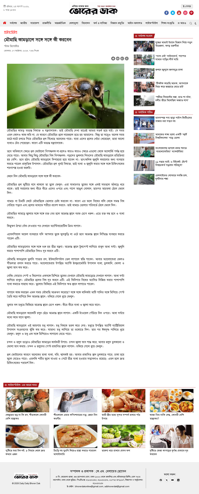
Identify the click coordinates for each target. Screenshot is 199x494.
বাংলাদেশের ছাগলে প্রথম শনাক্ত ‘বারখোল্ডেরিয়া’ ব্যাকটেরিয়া (171, 150)
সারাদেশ (34, 23)
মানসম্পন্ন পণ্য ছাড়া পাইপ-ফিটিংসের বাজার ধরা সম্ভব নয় (173, 119)
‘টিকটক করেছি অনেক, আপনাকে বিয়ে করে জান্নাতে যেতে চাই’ (171, 85)
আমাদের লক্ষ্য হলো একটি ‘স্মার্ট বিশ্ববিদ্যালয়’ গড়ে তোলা (171, 136)
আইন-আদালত (135, 23)
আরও (183, 23)
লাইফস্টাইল (152, 23)
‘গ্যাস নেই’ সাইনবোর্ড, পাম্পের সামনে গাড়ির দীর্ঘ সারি (170, 57)
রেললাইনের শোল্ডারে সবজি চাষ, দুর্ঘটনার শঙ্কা (171, 177)
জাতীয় (23, 23)
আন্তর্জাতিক (60, 23)
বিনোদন (86, 23)
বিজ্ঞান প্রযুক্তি (117, 23)
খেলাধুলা (73, 23)
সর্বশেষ (13, 23)
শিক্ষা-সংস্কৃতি (167, 23)
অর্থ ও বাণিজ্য (100, 23)
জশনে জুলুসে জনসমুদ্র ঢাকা (169, 69)
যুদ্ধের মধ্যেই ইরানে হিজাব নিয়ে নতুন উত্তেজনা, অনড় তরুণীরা (173, 44)
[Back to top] (194, 488)
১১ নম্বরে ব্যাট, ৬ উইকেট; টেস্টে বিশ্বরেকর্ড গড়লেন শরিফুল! (171, 163)
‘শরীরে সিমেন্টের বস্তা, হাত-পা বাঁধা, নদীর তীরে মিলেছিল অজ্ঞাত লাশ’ (173, 98)
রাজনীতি (46, 23)
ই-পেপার (187, 6)
